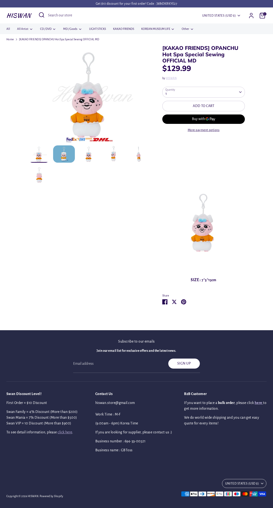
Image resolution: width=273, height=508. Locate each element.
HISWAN (18, 15)
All (8, 28)
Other (186, 28)
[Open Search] (41, 15)
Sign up (184, 363)
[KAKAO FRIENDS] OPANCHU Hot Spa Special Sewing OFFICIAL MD (59, 39)
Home (10, 39)
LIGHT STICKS (97, 28)
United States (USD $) (219, 15)
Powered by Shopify (51, 496)
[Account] (251, 15)
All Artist (23, 28)
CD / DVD (46, 28)
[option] (89, 95)
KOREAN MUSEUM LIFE (156, 28)
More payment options (203, 130)
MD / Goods (70, 28)
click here (65, 432)
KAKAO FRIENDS (123, 28)
